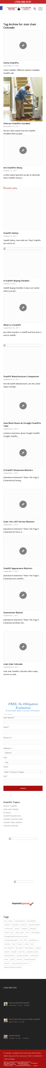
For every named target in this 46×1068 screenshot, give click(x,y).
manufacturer (33, 940)
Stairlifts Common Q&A (13, 819)
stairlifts (14, 952)
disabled (24, 928)
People (19, 944)
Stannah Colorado (10, 825)
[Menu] (39, 8)
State (5, 767)
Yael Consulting (9, 1059)
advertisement (20, 921)
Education (33, 928)
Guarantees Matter (13, 612)
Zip (5, 776)
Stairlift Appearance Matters (17, 568)
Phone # (7, 738)
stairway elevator (22, 955)
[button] (1, 8)
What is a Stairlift (12, 324)
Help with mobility (11, 809)
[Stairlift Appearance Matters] (23, 551)
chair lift (23, 925)
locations (7, 812)
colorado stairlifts (34, 925)
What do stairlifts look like (13, 967)
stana (6, 959)
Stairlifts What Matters (13, 822)
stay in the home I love (19, 963)
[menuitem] (33, 8)
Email (6, 727)
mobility (7, 944)
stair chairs (19, 948)
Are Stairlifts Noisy (12, 167)
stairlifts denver (10, 955)
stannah (19, 959)
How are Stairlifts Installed (16, 123)
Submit (23, 788)
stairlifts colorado (32, 952)
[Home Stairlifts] (23, 45)
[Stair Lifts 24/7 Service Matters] (23, 504)
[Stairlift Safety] (23, 209)
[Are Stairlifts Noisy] (23, 150)
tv (29, 963)
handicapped (35, 932)
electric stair (20, 932)
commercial (9, 928)
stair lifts (21, 952)
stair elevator (29, 948)
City (5, 757)
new (13, 944)
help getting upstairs (11, 940)
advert (10, 921)
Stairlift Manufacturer (12, 816)
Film (27, 932)
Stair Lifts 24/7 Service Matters (18, 521)
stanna (12, 959)
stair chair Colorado (13, 664)
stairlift (7, 952)
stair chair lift (9, 948)
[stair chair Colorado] (23, 647)
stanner (7, 963)
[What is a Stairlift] (23, 307)
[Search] (33, 8)
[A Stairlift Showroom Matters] (23, 453)
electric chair (9, 932)
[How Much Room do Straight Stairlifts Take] (23, 406)
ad (5, 921)
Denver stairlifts (10, 806)
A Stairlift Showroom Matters (18, 470)
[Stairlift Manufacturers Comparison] (23, 359)
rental (26, 944)
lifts (25, 940)
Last (23, 718)
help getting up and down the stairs (16, 936)
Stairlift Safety (10, 233)
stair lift (38, 948)
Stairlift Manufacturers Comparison (21, 376)
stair (32, 944)
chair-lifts (15, 925)
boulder (7, 925)
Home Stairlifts (11, 62)
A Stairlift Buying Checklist (16, 280)
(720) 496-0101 (10, 987)
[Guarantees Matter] (23, 595)
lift (21, 940)
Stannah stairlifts (29, 959)
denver (17, 928)
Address (7, 748)
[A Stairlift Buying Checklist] (23, 263)
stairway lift (34, 955)
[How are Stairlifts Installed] (23, 99)
